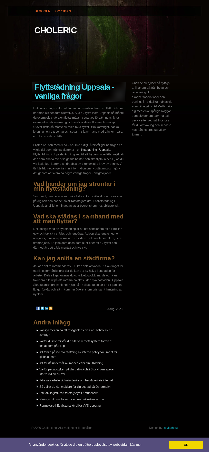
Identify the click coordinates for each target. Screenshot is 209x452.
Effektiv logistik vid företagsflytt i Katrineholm (69, 393)
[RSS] (50, 308)
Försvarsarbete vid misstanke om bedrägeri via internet (76, 380)
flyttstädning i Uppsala (95, 149)
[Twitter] (42, 308)
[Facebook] (38, 308)
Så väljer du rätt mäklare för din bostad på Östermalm (75, 386)
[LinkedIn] (46, 308)
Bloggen (42, 11)
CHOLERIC (55, 30)
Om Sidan (63, 11)
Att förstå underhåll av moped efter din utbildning (71, 363)
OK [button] (186, 444)
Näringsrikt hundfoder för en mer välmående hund (72, 399)
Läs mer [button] (136, 444)
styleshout (171, 427)
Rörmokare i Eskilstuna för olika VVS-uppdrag (70, 405)
